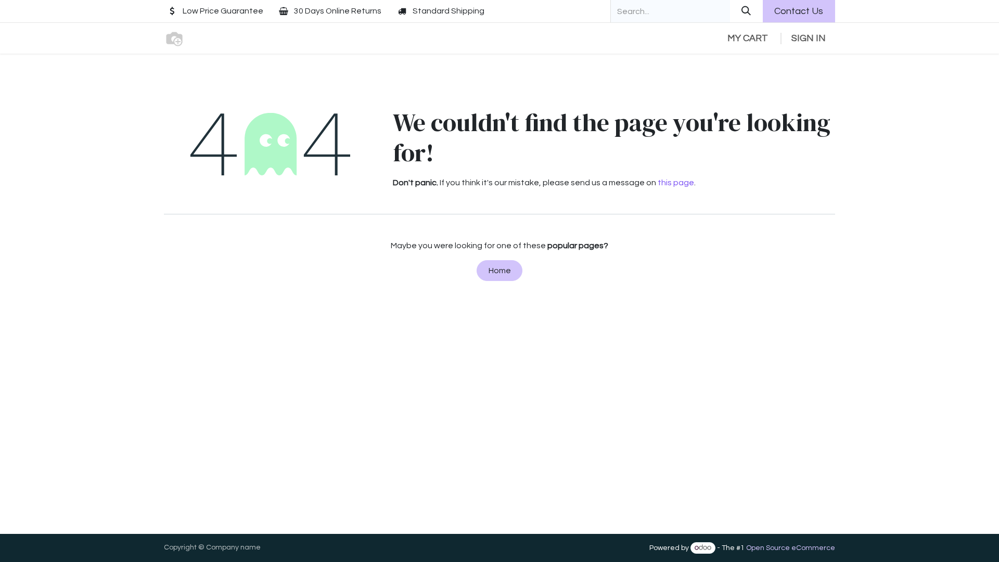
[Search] (746, 11)
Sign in (808, 38)
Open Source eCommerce (790, 548)
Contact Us (798, 11)
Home (500, 270)
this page (676, 182)
